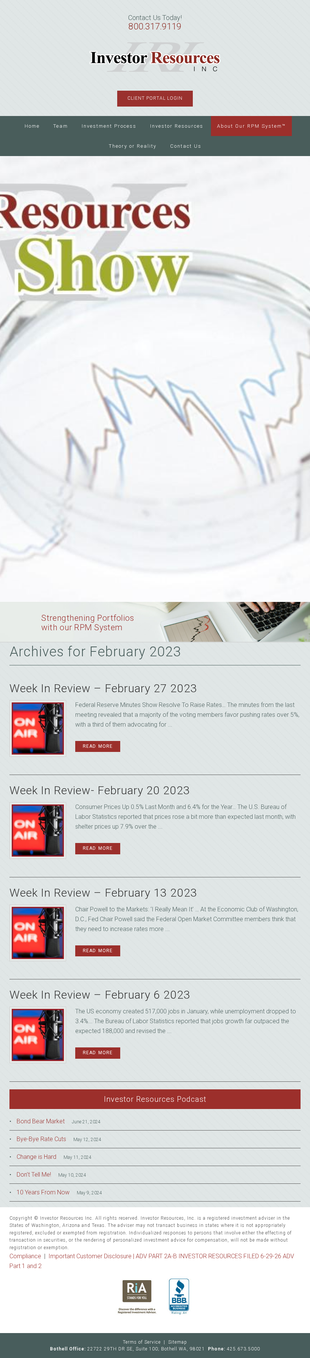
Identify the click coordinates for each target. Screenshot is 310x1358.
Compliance (25, 1256)
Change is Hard (36, 1156)
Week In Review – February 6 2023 (100, 994)
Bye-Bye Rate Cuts (41, 1139)
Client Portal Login (155, 98)
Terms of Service (142, 1342)
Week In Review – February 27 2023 (103, 688)
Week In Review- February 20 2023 (99, 790)
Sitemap (177, 1342)
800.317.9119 (155, 27)
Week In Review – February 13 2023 (103, 892)
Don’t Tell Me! (34, 1174)
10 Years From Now (43, 1192)
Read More (98, 746)
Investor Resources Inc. (155, 57)
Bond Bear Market (41, 1121)
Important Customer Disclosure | (92, 1256)
